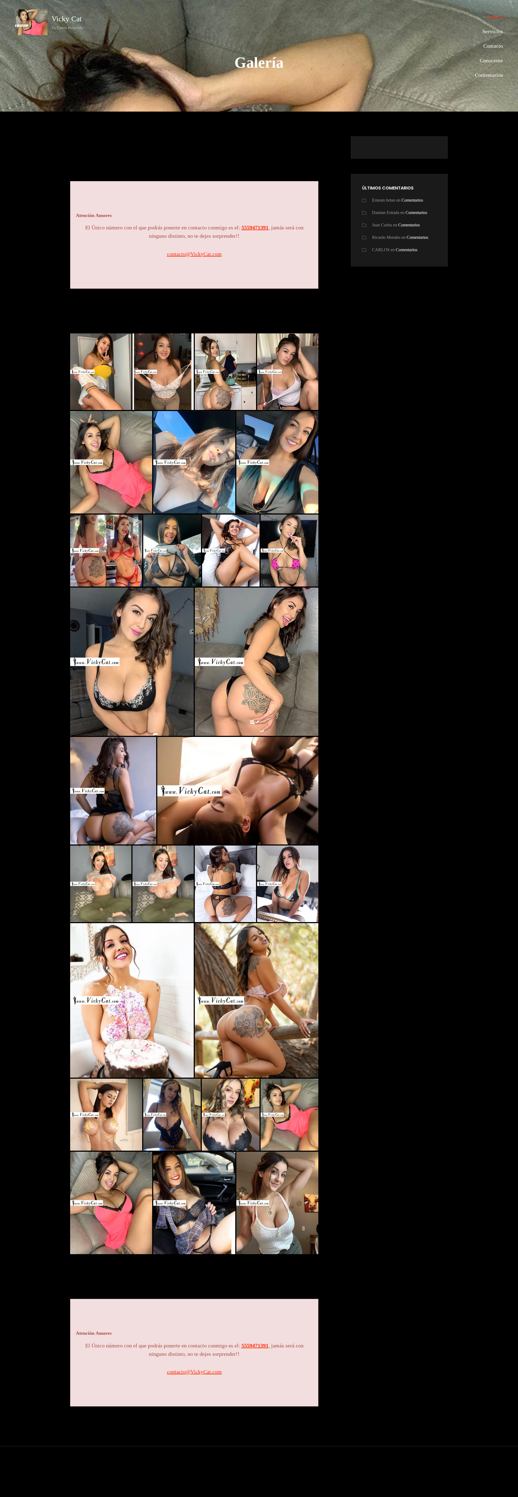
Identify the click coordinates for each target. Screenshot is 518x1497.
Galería (495, 17)
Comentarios (489, 75)
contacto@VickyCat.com (194, 254)
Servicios (492, 31)
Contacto (493, 46)
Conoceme (491, 60)
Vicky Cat (67, 19)
